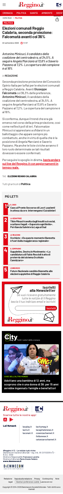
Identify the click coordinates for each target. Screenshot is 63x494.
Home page (7, 18)
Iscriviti (51, 308)
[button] (57, 19)
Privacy (37, 479)
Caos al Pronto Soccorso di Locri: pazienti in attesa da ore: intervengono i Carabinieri (33, 209)
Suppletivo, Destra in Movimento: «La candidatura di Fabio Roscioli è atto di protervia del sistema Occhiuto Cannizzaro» (30, 256)
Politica (18, 18)
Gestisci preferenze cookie (27, 482)
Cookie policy (47, 479)
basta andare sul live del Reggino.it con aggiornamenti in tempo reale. (31, 163)
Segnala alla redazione (23, 479)
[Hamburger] (4, 5)
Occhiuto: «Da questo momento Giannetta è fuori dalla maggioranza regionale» (32, 239)
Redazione (8, 479)
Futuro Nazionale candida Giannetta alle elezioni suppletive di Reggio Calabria (31, 272)
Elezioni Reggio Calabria (22, 176)
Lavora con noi (46, 482)
